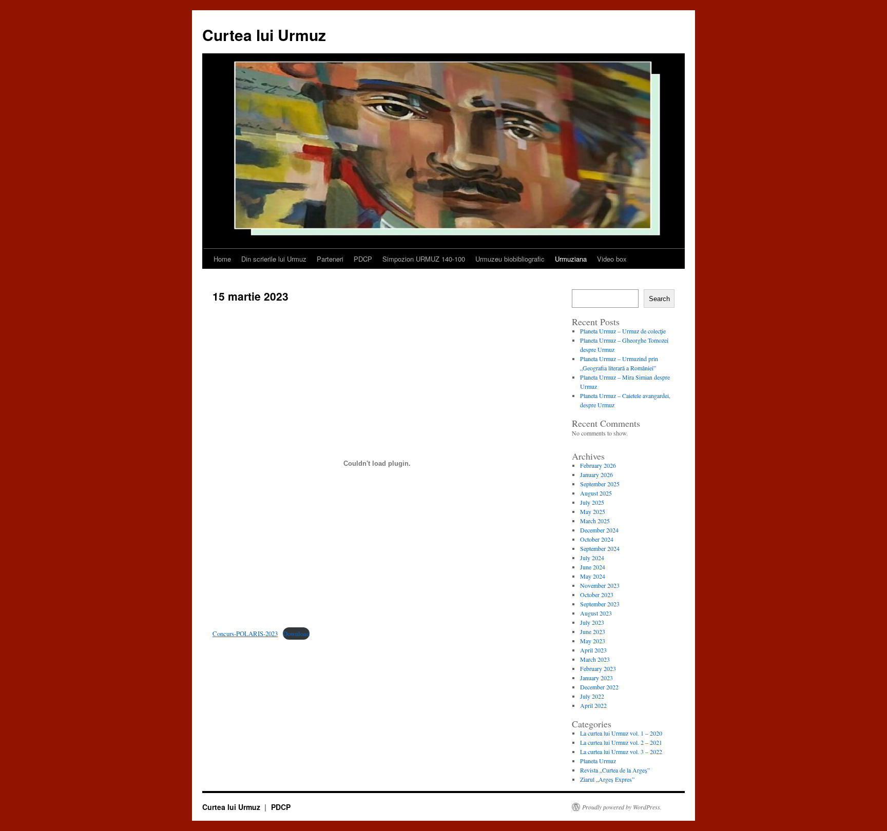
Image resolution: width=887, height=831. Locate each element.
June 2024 (592, 567)
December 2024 (599, 530)
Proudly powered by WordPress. (622, 807)
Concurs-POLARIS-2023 (245, 633)
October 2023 (596, 594)
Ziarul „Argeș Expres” (607, 779)
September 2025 (600, 484)
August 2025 (596, 493)
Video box (612, 259)
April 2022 (593, 705)
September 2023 (600, 604)
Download (296, 633)
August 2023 (596, 613)
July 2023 (592, 622)
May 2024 (592, 576)
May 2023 (592, 641)
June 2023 (592, 631)
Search (659, 299)
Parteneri (330, 259)
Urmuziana (571, 259)
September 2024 (600, 548)
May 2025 (592, 511)
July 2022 (592, 696)
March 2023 (595, 659)
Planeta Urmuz (598, 761)
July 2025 (592, 502)
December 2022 (599, 687)
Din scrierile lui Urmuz (273, 259)
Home (222, 259)
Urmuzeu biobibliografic (510, 259)
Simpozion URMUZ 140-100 (423, 259)
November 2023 (600, 585)
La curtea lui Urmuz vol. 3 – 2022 (621, 751)
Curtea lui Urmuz (264, 35)
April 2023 (593, 650)
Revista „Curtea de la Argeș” (615, 770)
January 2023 (596, 678)
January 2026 (596, 474)
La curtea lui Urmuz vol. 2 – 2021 (621, 742)
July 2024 (592, 557)
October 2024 (596, 539)
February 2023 (598, 668)
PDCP (363, 259)
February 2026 (598, 465)
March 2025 (595, 521)
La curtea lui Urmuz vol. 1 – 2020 (621, 733)
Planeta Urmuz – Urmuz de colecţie (623, 331)
